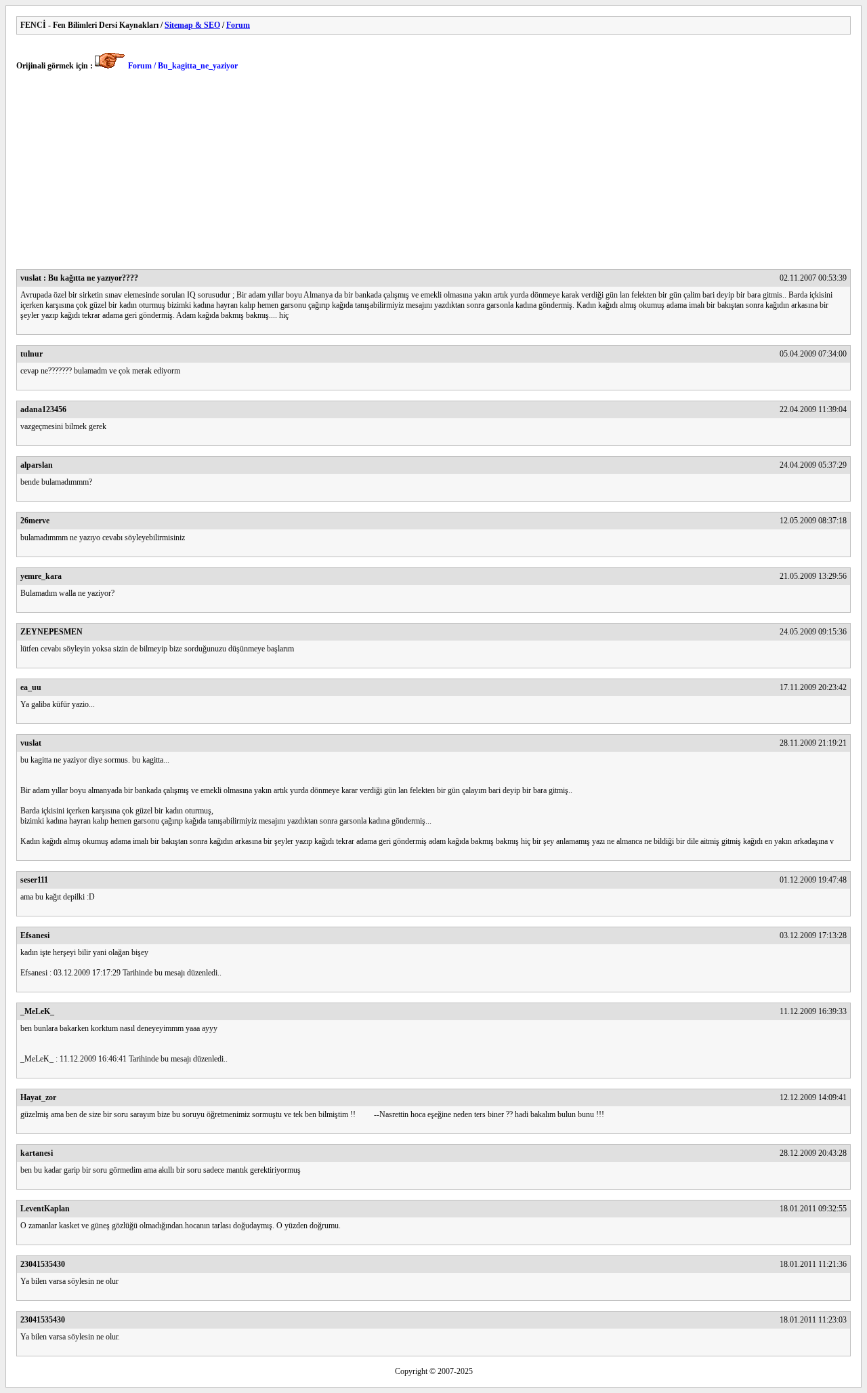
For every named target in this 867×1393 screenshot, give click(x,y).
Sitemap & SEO (192, 25)
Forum (238, 25)
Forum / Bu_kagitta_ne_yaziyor (183, 65)
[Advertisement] (422, 174)
